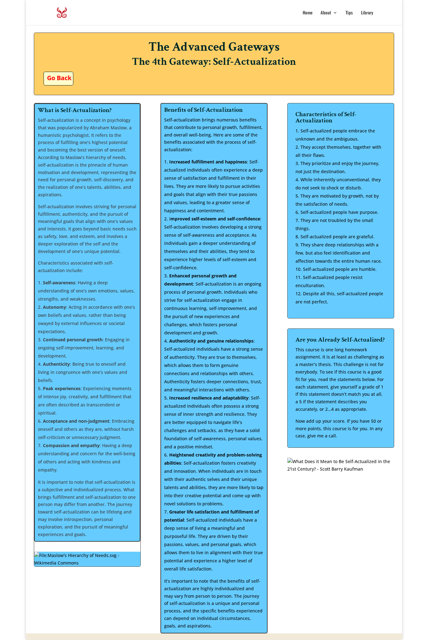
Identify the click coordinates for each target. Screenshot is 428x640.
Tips (349, 13)
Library (367, 13)
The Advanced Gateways (214, 47)
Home (307, 13)
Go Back (59, 78)
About (326, 13)
